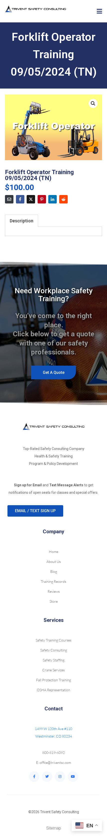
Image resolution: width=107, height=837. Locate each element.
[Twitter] (47, 776)
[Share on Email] (9, 199)
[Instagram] (60, 776)
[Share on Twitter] (31, 199)
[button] (93, 103)
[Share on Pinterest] (42, 199)
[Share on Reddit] (63, 199)
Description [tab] (21, 220)
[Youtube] (73, 776)
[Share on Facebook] (20, 199)
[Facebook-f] (34, 776)
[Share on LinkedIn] (52, 199)
